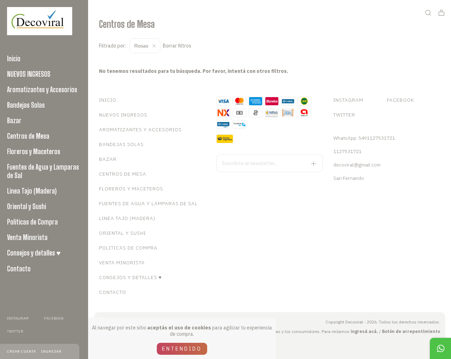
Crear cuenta (21, 351)
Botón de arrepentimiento (411, 331)
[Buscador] (428, 13)
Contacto (19, 268)
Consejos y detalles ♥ (34, 252)
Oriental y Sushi (26, 206)
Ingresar (51, 351)
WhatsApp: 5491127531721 (364, 138)
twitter (15, 331)
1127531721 (347, 151)
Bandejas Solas (26, 105)
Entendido (182, 349)
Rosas (142, 46)
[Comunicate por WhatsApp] (440, 348)
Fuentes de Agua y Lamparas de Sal (43, 171)
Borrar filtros (177, 46)
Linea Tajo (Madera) (32, 191)
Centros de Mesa (28, 136)
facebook (54, 318)
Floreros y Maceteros (33, 151)
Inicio (13, 58)
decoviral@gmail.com (357, 165)
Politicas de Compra (32, 222)
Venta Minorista (27, 237)
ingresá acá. (364, 331)
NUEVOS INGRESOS (28, 74)
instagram (18, 318)
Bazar (14, 120)
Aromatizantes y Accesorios (42, 89)
